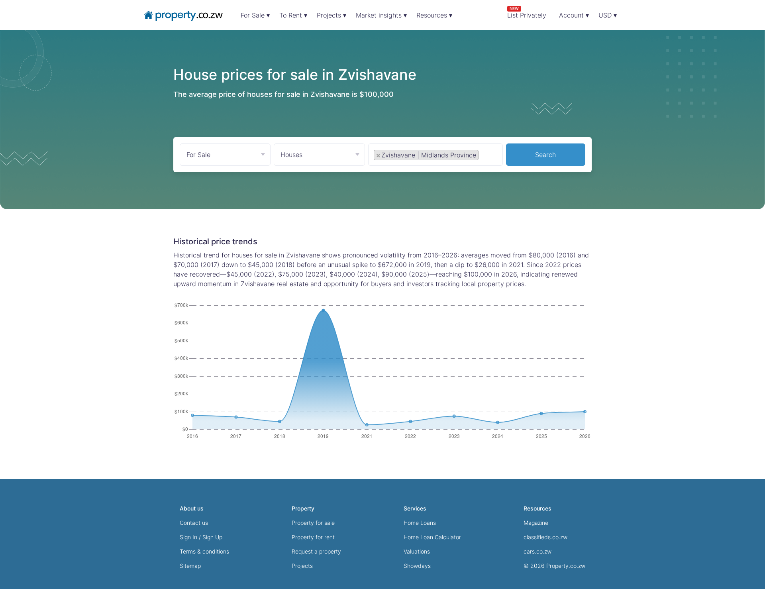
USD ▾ (607, 15)
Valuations (417, 551)
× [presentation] (378, 155)
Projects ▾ (331, 15)
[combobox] (435, 156)
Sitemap (190, 565)
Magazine (536, 522)
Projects (302, 565)
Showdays (417, 565)
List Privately (526, 12)
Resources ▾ (434, 15)
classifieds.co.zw (545, 537)
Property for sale (313, 522)
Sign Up (212, 537)
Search (545, 155)
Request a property (316, 551)
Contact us (194, 522)
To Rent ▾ (293, 15)
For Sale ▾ (255, 15)
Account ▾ (574, 15)
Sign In (188, 537)
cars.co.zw (537, 551)
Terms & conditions (204, 551)
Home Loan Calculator (432, 537)
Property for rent (313, 537)
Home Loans (420, 522)
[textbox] (489, 154)
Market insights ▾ (381, 15)
